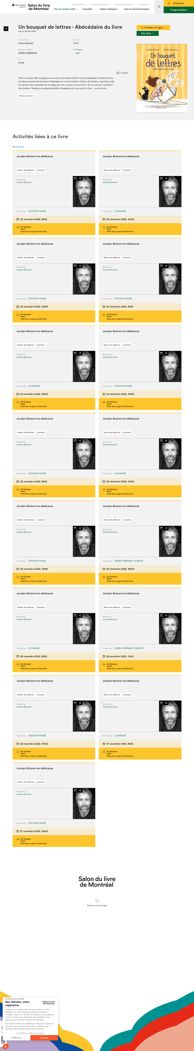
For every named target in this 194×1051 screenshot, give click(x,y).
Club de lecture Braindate (136, 9)
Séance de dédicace (25, 170)
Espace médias (78, 4)
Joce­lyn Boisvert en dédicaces (34, 156)
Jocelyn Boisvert (25, 43)
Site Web (146, 33)
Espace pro (144, 4)
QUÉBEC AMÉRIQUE (27, 53)
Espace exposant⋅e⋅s (100, 4)
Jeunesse (41, 170)
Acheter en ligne (154, 27)
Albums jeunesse (26, 96)
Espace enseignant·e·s (124, 4)
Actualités (87, 9)
